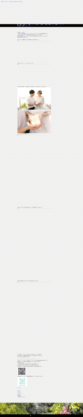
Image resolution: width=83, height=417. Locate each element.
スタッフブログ (19, 393)
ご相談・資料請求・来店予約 (41, 408)
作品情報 (18, 394)
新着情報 (23, 32)
